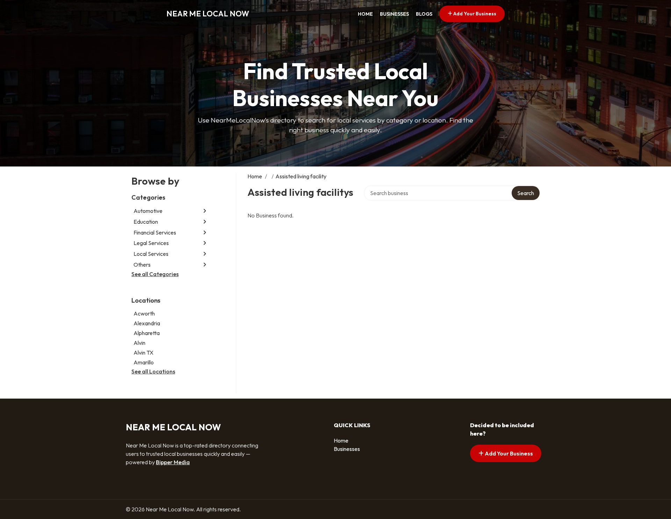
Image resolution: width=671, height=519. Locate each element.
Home (365, 14)
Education (146, 221)
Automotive (148, 210)
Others (142, 264)
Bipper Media (173, 462)
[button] (205, 211)
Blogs (424, 14)
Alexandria (147, 323)
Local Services (151, 253)
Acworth (144, 313)
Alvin (139, 342)
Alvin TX (143, 352)
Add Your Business (474, 13)
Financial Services (155, 232)
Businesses (394, 14)
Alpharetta (147, 332)
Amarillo (144, 362)
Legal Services (151, 242)
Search (525, 193)
